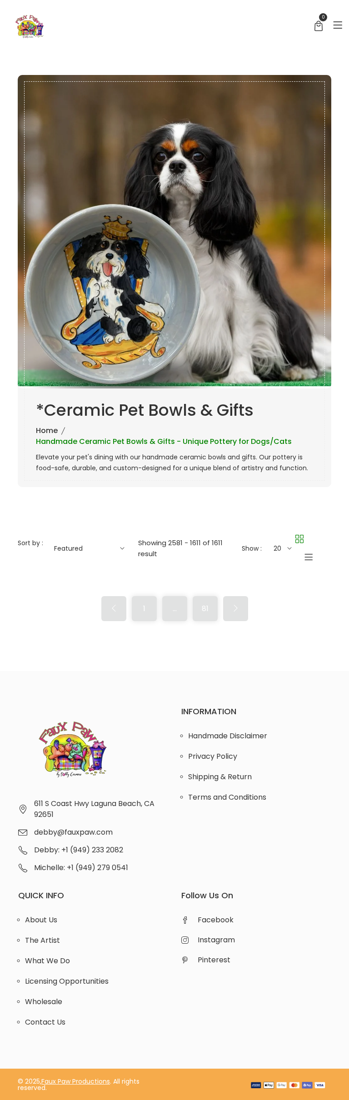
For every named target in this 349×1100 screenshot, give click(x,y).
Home (47, 430)
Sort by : (30, 543)
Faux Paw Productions (75, 1081)
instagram (216, 940)
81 (205, 608)
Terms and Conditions (227, 797)
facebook (216, 920)
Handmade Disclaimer (227, 736)
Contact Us (45, 1022)
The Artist (42, 940)
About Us (41, 920)
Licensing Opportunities (67, 981)
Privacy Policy (212, 756)
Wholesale (43, 1001)
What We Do (47, 961)
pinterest (214, 960)
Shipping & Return (220, 776)
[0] (318, 27)
